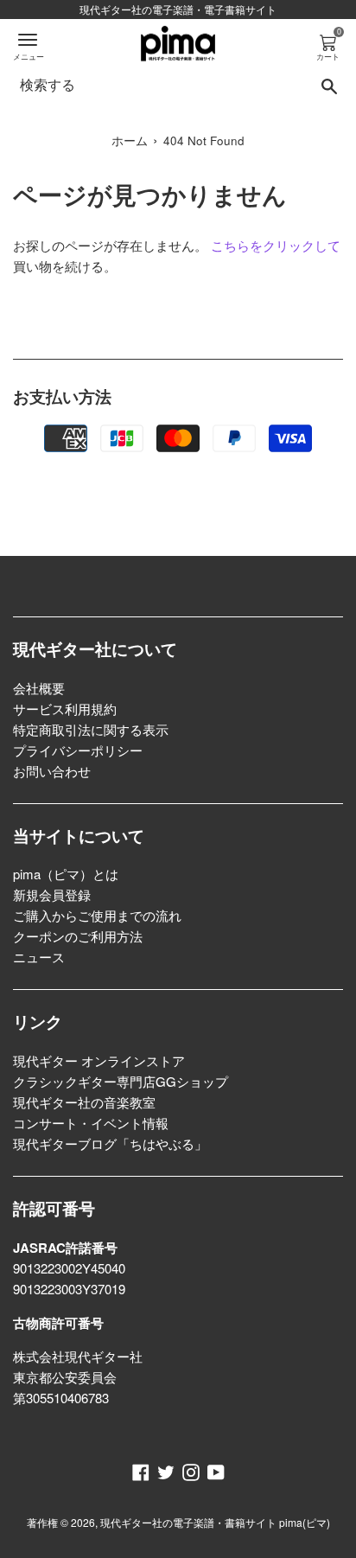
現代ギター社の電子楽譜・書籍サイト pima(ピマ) (215, 1522)
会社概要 (39, 688)
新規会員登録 (52, 894)
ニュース (39, 957)
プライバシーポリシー (78, 750)
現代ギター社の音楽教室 (84, 1102)
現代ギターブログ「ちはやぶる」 (110, 1143)
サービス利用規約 (65, 708)
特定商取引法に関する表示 (90, 729)
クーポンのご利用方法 (78, 936)
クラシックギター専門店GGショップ (120, 1081)
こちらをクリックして (275, 245)
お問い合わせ (52, 771)
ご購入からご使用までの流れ (97, 915)
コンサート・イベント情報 (90, 1123)
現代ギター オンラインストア (99, 1060)
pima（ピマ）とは (65, 874)
